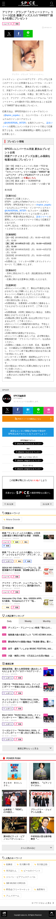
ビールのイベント (32, 870)
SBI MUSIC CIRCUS (15, 883)
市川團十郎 (24, 864)
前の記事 (9, 504)
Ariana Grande (13, 519)
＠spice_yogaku (43, 204)
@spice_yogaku (11, 115)
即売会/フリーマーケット (18, 889)
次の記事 (46, 504)
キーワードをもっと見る (41, 903)
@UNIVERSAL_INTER (15, 122)
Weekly (28, 621)
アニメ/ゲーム (12, 895)
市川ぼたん (11, 870)
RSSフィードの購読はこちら (29, 418)
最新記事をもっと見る (28, 748)
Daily (9, 621)
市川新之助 (42, 864)
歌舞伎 (9, 864)
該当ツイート (42, 216)
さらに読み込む (28, 847)
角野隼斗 (41, 889)
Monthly (46, 621)
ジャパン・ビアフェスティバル (20, 876)
